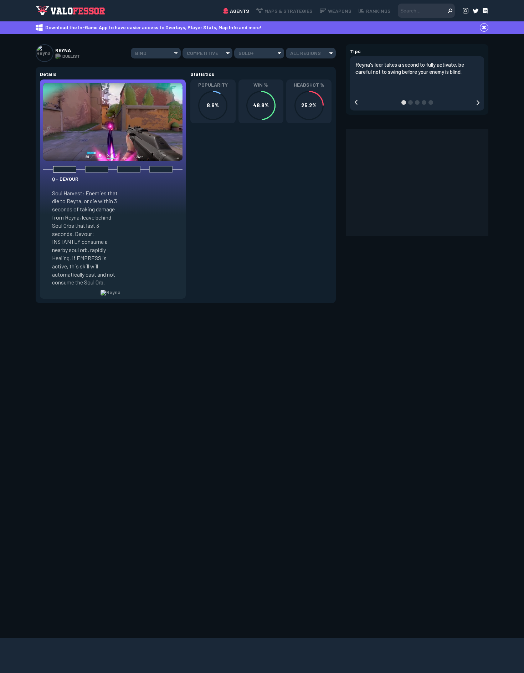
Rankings (378, 11)
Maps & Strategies (288, 11)
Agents (239, 11)
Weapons (339, 11)
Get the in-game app (149, 10)
